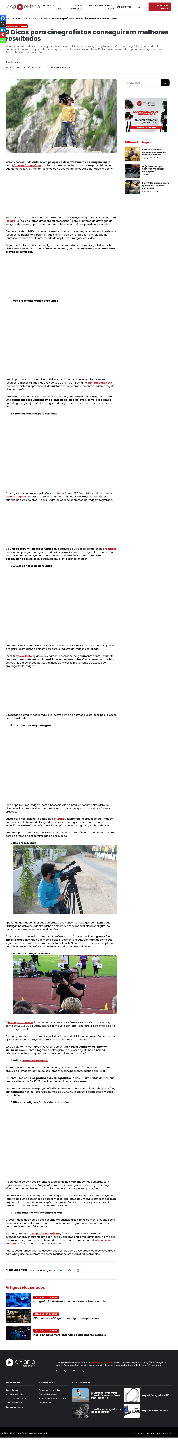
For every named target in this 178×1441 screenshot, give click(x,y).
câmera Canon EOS (100, 382)
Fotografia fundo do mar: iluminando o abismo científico (70, 1301)
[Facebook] (3, 18)
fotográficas (26, 165)
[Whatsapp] (3, 40)
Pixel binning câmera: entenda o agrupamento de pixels (69, 1335)
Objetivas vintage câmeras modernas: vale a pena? (153, 169)
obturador (58, 818)
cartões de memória (35, 1060)
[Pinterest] (3, 35)
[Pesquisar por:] (139, 7)
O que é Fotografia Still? (155, 1395)
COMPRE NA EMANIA (162, 7)
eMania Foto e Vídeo (102, 1362)
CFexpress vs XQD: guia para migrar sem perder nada (67, 1318)
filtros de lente (22, 656)
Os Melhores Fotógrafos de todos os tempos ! (106, 1410)
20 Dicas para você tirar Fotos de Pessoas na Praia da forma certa (105, 1395)
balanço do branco (20, 1022)
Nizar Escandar (13, 62)
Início (9, 18)
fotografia (12, 221)
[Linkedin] (3, 29)
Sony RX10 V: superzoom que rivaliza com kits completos (155, 185)
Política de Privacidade (143, 1433)
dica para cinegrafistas (45, 1233)
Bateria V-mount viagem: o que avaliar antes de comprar (154, 152)
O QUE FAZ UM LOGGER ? (155, 1410)
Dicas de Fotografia (26, 18)
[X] (3, 24)
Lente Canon (65, 493)
